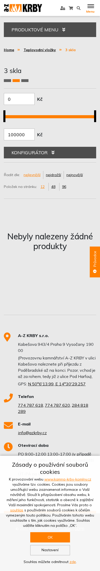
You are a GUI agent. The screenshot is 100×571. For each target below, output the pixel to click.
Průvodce (95, 259)
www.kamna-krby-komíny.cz (67, 479)
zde (72, 561)
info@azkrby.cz (32, 432)
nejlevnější (32, 175)
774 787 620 (57, 405)
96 (64, 186)
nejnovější (74, 175)
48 (53, 186)
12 (43, 186)
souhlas (16, 510)
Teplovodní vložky (40, 50)
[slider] (6, 113)
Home (9, 50)
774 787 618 (30, 405)
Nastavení (50, 550)
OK (50, 537)
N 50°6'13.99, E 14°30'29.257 (57, 383)
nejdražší (53, 175)
